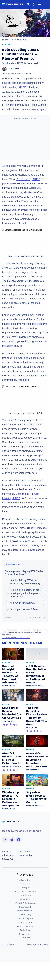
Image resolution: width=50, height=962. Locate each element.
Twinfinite (25, 884)
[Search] (28, 4)
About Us (6, 851)
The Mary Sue (25, 922)
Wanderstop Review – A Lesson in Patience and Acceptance (11, 799)
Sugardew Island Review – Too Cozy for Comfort (36, 797)
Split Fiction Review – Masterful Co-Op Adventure (12, 712)
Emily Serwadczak (35, 686)
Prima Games (25, 895)
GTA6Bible (25, 938)
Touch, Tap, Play (25, 926)
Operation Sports (25, 918)
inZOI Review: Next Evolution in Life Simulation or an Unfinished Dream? (36, 674)
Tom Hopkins (8, 721)
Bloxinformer (25, 934)
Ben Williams (32, 770)
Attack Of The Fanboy (25, 891)
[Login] (45, 4)
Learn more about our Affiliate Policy (16, 637)
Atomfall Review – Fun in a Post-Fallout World (11, 758)
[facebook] (19, 840)
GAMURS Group (41, 945)
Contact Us (24, 851)
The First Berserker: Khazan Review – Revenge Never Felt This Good (36, 716)
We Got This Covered (25, 903)
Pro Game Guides (25, 880)
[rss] (5, 840)
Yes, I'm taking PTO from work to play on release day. (25, 582)
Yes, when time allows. (22, 602)
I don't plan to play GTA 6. (24, 609)
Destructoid (25, 907)
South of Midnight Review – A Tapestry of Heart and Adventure (10, 674)
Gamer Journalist (25, 911)
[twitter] (12, 840)
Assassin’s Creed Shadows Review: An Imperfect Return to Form (37, 760)
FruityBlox (25, 930)
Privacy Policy (8, 859)
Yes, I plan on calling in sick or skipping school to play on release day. (25, 593)
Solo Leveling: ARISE (14, 87)
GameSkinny (25, 914)
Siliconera (25, 899)
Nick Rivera (31, 728)
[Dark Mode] (34, 4)
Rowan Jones (8, 686)
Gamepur (25, 888)
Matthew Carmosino (12, 767)
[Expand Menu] (39, 4)
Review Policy (25, 855)
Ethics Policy (8, 855)
